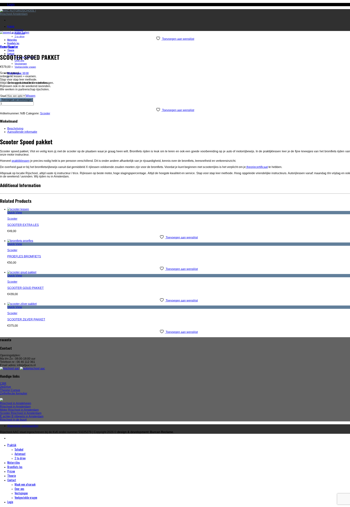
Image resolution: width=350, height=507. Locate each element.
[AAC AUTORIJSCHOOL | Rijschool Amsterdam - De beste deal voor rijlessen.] (19, 13)
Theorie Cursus (10, 390)
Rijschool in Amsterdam (15, 406)
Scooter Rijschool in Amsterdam (20, 413)
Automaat (20, 454)
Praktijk (10, 26)
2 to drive (19, 36)
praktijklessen (21, 160)
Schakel (19, 30)
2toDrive (5, 386)
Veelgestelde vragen (25, 67)
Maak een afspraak (25, 484)
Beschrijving (15, 128)
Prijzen (11, 471)
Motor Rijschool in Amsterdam (19, 409)
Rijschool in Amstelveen (15, 403)
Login (11, 4)
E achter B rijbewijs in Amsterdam (21, 416)
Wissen (30, 95)
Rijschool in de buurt (13, 419)
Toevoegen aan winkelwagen (16, 99)
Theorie (10, 50)
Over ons (19, 489)
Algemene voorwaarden (22, 425)
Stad (3, 95)
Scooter (13, 46)
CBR (3, 383)
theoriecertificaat (257, 167)
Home (3, 46)
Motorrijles (12, 40)
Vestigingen (21, 63)
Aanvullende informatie (22, 131)
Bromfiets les (13, 43)
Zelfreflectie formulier (13, 393)
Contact (11, 480)
